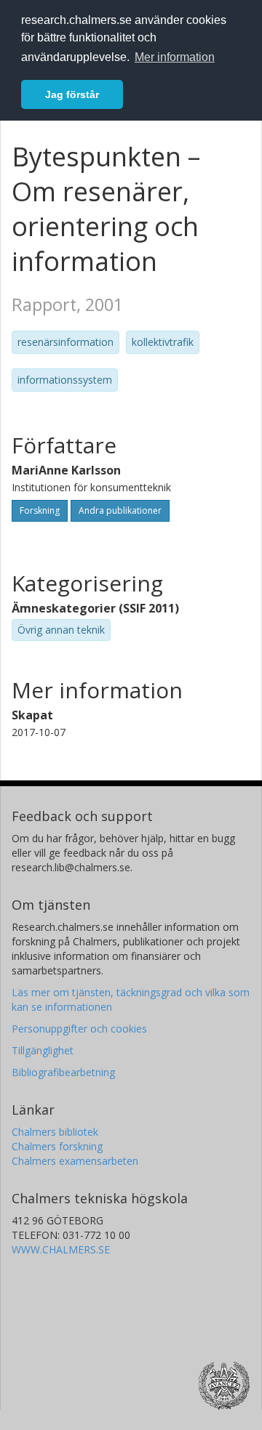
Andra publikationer (120, 510)
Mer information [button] (175, 57)
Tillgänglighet (43, 1050)
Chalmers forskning (57, 1146)
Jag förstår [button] (72, 94)
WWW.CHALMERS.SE (61, 1249)
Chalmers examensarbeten (75, 1161)
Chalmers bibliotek (55, 1132)
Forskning (40, 510)
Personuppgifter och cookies (79, 1028)
